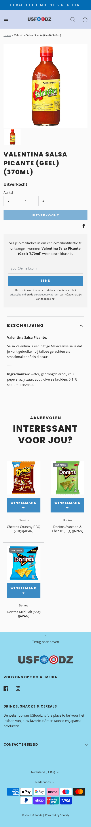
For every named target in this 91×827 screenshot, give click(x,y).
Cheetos (24, 520)
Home (7, 35)
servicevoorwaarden (46, 294)
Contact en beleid (21, 744)
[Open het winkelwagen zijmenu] (85, 19)
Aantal (8, 192)
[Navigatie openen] (6, 19)
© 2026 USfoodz (32, 815)
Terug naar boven (45, 641)
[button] (12, 137)
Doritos (67, 520)
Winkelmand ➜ (23, 505)
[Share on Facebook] (83, 226)
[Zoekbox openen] (73, 19)
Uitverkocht (45, 215)
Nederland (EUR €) (43, 772)
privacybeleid (17, 294)
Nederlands (43, 782)
